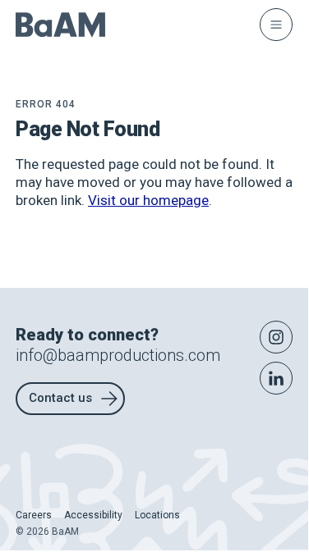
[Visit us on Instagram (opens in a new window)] (276, 337)
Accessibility (93, 515)
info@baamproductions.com (118, 355)
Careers (34, 515)
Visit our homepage (148, 200)
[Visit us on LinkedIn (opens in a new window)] (276, 378)
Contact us (60, 397)
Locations (157, 515)
